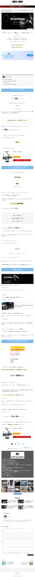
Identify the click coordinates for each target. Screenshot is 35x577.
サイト (2, 549)
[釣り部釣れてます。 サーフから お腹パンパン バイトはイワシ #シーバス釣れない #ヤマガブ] (4, 483)
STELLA (16, 448)
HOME (11, 4)
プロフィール (19, 4)
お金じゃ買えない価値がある (7, 79)
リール (32, 448)
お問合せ (24, 4)
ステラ (26, 448)
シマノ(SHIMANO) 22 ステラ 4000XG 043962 (22, 160)
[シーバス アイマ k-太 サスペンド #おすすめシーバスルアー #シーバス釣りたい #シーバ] (24, 483)
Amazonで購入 (16, 433)
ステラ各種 (30, 55)
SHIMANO (12, 448)
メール (2, 545)
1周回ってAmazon (6, 82)
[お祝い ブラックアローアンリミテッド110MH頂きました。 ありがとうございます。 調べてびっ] (11, 483)
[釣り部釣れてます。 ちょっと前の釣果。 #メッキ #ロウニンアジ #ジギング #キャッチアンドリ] (17, 489)
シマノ (20, 448)
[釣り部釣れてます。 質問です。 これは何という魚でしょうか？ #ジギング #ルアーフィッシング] (24, 489)
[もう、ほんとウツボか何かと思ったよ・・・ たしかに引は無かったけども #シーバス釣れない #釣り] (4, 489)
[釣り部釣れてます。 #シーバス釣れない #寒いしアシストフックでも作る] (30, 483)
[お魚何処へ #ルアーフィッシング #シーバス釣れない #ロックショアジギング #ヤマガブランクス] (17, 483)
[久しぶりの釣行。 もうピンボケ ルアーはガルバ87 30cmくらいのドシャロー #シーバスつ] (11, 489)
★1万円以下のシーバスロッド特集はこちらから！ (17, 6)
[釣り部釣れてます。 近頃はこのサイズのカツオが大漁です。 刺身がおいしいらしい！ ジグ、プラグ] (30, 489)
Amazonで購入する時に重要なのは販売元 (9, 84)
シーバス (23, 448)
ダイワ (29, 448)
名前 (2, 541)
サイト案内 (14, 4)
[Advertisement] (17, 67)
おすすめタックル (31, 447)
